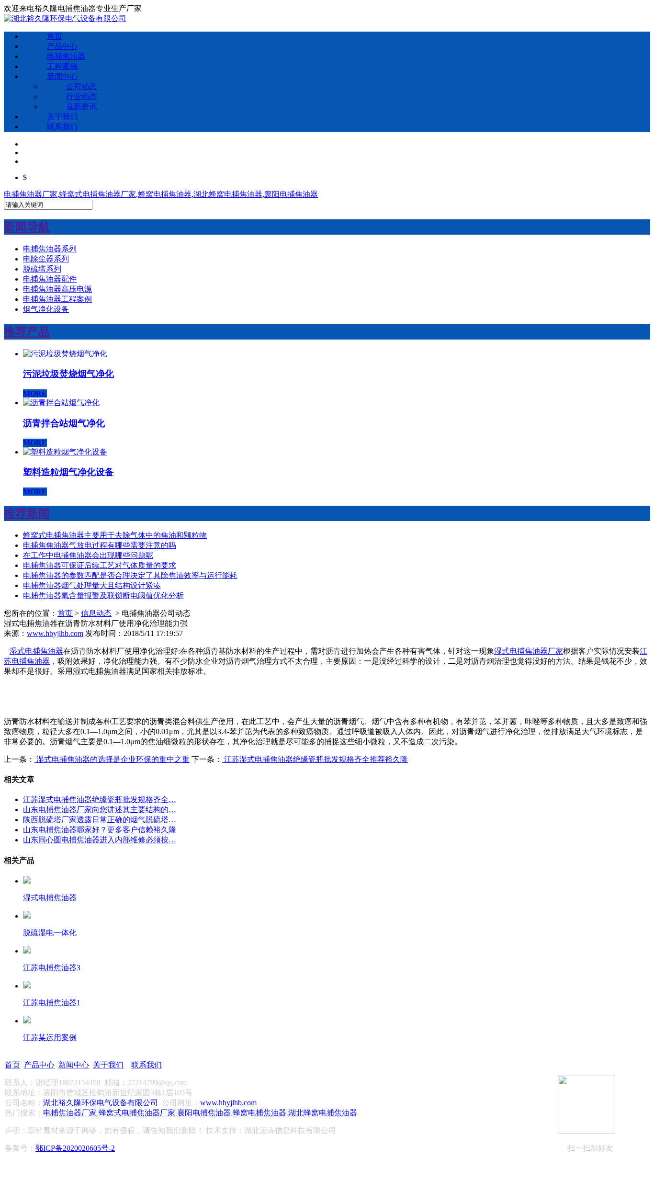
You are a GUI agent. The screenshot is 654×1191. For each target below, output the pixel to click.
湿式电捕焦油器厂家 (528, 651)
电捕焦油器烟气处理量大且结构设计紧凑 (92, 585)
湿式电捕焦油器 (36, 651)
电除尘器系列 (46, 259)
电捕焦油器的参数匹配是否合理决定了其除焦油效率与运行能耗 (130, 575)
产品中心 (62, 46)
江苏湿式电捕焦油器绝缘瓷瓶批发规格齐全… (99, 799)
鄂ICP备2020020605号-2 (75, 1148)
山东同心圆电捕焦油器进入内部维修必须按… (99, 840)
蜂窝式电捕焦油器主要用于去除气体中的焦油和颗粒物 (115, 535)
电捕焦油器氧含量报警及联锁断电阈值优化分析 (103, 595)
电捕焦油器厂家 (30, 194)
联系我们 (62, 127)
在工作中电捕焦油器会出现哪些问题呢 (88, 555)
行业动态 (81, 96)
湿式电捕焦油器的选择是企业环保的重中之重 (112, 759)
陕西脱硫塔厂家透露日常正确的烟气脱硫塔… (99, 820)
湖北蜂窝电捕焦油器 (227, 194)
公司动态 (81, 86)
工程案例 (62, 66)
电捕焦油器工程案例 (57, 299)
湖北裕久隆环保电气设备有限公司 (100, 1103)
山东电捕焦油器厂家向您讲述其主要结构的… (99, 809)
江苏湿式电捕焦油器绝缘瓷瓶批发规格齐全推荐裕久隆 (315, 759)
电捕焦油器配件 (50, 279)
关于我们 (62, 117)
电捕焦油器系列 (50, 249)
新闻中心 (62, 76)
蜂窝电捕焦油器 (165, 194)
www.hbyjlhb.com (55, 633)
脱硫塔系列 (42, 269)
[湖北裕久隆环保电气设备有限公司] (65, 18)
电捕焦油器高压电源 (57, 289)
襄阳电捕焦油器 (291, 194)
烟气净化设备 (46, 309)
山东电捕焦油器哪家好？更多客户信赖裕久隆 (99, 830)
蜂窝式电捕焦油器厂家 (97, 194)
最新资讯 (81, 106)
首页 (54, 36)
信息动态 (96, 613)
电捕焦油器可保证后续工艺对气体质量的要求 (99, 565)
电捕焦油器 (66, 56)
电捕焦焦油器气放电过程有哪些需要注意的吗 (99, 545)
